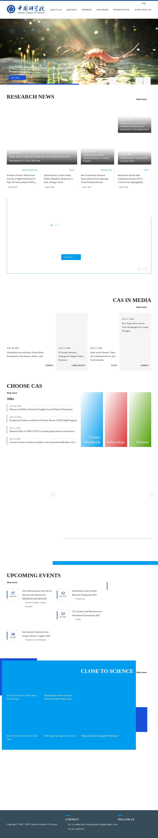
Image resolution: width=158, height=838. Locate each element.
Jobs (10, 398)
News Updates (70, 776)
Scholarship (133, 776)
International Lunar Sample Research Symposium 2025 (85, 592)
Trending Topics (44, 766)
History (14, 771)
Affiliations (15, 785)
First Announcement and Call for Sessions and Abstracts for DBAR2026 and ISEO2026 (36, 594)
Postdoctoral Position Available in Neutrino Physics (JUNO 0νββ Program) (43, 420)
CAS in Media (133, 300)
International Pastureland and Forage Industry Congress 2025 (36, 635)
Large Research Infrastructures (56, 475)
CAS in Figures (17, 780)
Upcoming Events (33, 575)
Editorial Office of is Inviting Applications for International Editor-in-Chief (43, 431)
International (121, 9)
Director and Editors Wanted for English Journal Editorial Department (41, 409)
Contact (14, 790)
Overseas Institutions (103, 766)
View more (141, 99)
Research (71, 9)
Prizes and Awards (101, 776)
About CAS (56, 9)
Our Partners (99, 780)
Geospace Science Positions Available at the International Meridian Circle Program (43, 442)
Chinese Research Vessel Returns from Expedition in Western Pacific (136, 550)
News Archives (70, 799)
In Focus (67, 795)
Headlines (68, 766)
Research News (29, 96)
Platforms (41, 776)
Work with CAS (142, 9)
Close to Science (105, 671)
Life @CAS (132, 785)
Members (86, 9)
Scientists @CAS (128, 210)
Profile (13, 766)
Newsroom (102, 9)
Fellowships (133, 771)
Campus (131, 780)
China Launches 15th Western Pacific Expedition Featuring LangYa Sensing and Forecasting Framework (75, 551)
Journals (40, 780)
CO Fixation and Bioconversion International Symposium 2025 (86, 615)
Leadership (16, 776)
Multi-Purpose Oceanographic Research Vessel (96, 518)
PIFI (94, 771)
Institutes (40, 771)
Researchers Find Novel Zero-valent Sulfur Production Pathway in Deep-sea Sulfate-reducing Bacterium (107, 551)
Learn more (69, 257)
